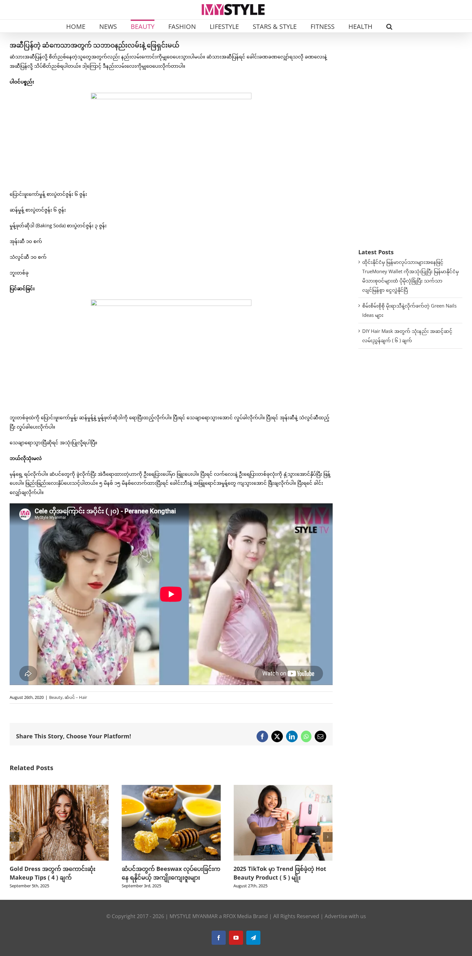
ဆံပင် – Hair (76, 697)
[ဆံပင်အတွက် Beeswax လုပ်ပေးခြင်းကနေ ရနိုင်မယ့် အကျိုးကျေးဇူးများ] (59, 788)
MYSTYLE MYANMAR (194, 924)
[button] (389, 26)
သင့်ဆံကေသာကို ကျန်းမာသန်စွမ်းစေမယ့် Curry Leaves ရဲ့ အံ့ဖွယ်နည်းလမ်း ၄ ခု (282, 877)
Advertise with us (345, 924)
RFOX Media (237, 924)
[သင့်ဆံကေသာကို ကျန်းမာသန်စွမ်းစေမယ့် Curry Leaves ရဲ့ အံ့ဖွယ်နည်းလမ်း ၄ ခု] (283, 788)
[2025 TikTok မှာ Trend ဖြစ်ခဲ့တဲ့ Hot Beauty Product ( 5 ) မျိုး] (171, 788)
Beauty (56, 697)
